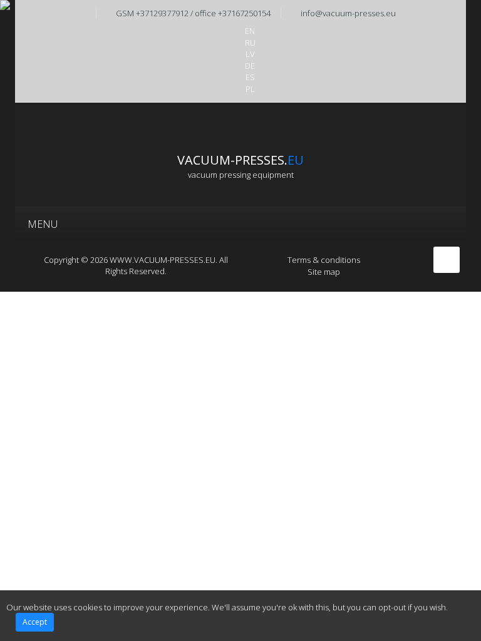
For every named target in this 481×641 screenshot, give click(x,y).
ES (250, 77)
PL (250, 89)
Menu (43, 224)
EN (250, 30)
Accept (35, 622)
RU (250, 42)
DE (250, 65)
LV (250, 53)
